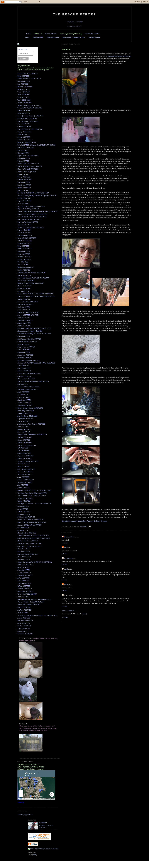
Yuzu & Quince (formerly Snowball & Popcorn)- (37, 196)
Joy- (23, 124)
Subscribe (22, 49)
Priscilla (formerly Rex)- (34, 328)
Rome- (23, 570)
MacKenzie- (25, 267)
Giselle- (23, 288)
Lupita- (24, 249)
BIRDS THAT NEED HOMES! (27, 73)
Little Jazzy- (25, 411)
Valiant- (29, 105)
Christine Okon (69, 537)
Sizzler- (23, 198)
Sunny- (28, 315)
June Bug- (24, 482)
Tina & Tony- (25, 281)
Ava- (22, 174)
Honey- (32, 435)
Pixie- (23, 350)
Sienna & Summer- (27, 461)
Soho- (23, 368)
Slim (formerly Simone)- (34, 334)
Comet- (32, 214)
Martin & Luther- (26, 533)
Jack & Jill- (30, 520)
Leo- (22, 84)
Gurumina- (24, 634)
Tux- (22, 265)
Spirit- (23, 392)
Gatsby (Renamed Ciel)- (34, 562)
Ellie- (23, 291)
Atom (84, 614)
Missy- (24, 286)
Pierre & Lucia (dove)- (28, 360)
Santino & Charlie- (27, 554)
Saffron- (24, 323)
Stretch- (24, 626)
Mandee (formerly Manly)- (29, 331)
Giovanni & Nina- (27, 342)
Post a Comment (68, 610)
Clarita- (23, 397)
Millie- (23, 466)
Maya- (27, 169)
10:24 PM (83, 526)
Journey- (29, 525)
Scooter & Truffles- (27, 389)
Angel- (23, 352)
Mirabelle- (24, 357)
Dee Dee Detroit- (27, 416)
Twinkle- (24, 241)
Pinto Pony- (25, 355)
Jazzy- (23, 488)
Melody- (24, 187)
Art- (22, 530)
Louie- (35, 294)
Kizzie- (23, 512)
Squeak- (24, 413)
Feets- (23, 310)
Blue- (23, 581)
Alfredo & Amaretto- (33, 536)
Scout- (23, 254)
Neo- (22, 190)
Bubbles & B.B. (26, 517)
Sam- (27, 302)
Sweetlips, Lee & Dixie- (34, 504)
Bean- (29, 546)
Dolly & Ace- (25, 148)
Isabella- (24, 225)
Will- (22, 448)
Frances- (34, 490)
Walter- (29, 543)
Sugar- (27, 156)
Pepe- (23, 318)
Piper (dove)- (36, 363)
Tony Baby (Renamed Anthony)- (37, 615)
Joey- (33, 278)
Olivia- (23, 81)
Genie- (23, 307)
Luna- (23, 597)
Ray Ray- (24, 235)
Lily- (33, 193)
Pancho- (24, 140)
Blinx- (23, 97)
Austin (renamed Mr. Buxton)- (31, 424)
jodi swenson (68, 558)
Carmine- (24, 126)
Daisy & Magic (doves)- (29, 219)
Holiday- (24, 275)
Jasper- (23, 326)
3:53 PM (64, 580)
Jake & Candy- (37, 211)
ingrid (66, 569)
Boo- (27, 121)
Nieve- (23, 251)
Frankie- (24, 185)
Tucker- (24, 102)
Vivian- (29, 108)
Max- (23, 153)
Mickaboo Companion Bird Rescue (119, 56)
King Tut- (24, 376)
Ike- (22, 509)
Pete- (23, 161)
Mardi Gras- (25, 591)
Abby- (23, 477)
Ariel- (23, 366)
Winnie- (24, 442)
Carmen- (24, 472)
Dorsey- (23, 453)
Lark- (23, 551)
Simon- (23, 440)
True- (23, 559)
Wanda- (23, 299)
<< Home (65, 617)
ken (65, 547)
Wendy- (23, 501)
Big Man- (24, 610)
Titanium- (24, 589)
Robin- (23, 182)
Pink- (23, 464)
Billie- (23, 578)
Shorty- (23, 177)
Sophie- (24, 437)
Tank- (27, 594)
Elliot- (23, 76)
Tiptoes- (24, 403)
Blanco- (25, 480)
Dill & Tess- (25, 565)
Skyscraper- (25, 419)
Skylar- (23, 137)
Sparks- (23, 583)
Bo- (22, 395)
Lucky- (26, 238)
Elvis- (23, 246)
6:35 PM (64, 564)
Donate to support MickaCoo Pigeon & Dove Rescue (84, 521)
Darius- (29, 166)
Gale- (31, 217)
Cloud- (23, 158)
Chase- (29, 373)
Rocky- (23, 631)
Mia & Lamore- (26, 379)
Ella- (23, 451)
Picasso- (24, 259)
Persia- (24, 458)
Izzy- (23, 514)
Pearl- (29, 129)
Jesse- (23, 623)
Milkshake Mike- (26, 142)
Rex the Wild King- (27, 222)
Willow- (23, 586)
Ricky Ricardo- (26, 469)
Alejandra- (24, 575)
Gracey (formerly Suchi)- (30, 408)
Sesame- (24, 405)
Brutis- (23, 432)
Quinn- (23, 113)
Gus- (23, 527)
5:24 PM (64, 553)
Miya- (23, 89)
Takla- (23, 95)
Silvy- (23, 134)
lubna (66, 584)
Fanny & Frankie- (31, 206)
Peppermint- (25, 456)
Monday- (30, 283)
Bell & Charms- (31, 522)
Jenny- (26, 172)
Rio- (23, 150)
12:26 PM (65, 543)
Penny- (27, 312)
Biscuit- (23, 233)
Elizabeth (43, 822)
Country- (30, 602)
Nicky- (24, 557)
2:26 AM (64, 606)
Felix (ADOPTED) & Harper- (36, 145)
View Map (20, 802)
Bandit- (23, 421)
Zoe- (22, 485)
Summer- (24, 180)
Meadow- (24, 87)
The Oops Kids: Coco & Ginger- (32, 493)
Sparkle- (31, 272)
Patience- (36, 296)
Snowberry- (25, 320)
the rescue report (74, 14)
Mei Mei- (24, 429)
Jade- (23, 427)
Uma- (23, 549)
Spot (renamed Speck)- (29, 339)
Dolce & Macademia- (33, 538)
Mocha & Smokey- (27, 541)
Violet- (23, 92)
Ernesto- (24, 243)
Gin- (22, 262)
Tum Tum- (24, 474)
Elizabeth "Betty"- (27, 118)
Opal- (23, 567)
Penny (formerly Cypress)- (30, 116)
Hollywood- (25, 621)
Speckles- (33, 381)
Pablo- (23, 336)
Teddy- (28, 387)
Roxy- (23, 344)
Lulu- (23, 506)
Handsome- (25, 304)
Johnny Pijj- (25, 498)
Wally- (23, 100)
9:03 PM (64, 590)
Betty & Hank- (26, 347)
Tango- (30, 227)
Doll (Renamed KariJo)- (34, 599)
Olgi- (28, 209)
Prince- (24, 111)
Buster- (29, 79)
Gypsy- (23, 132)
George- (24, 573)
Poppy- (24, 201)
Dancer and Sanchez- (28, 605)
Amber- (23, 618)
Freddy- (23, 270)
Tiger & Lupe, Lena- (28, 164)
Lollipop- (24, 257)
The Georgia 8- (31, 496)
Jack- (23, 203)
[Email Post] (89, 526)
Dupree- (23, 230)
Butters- (24, 371)
